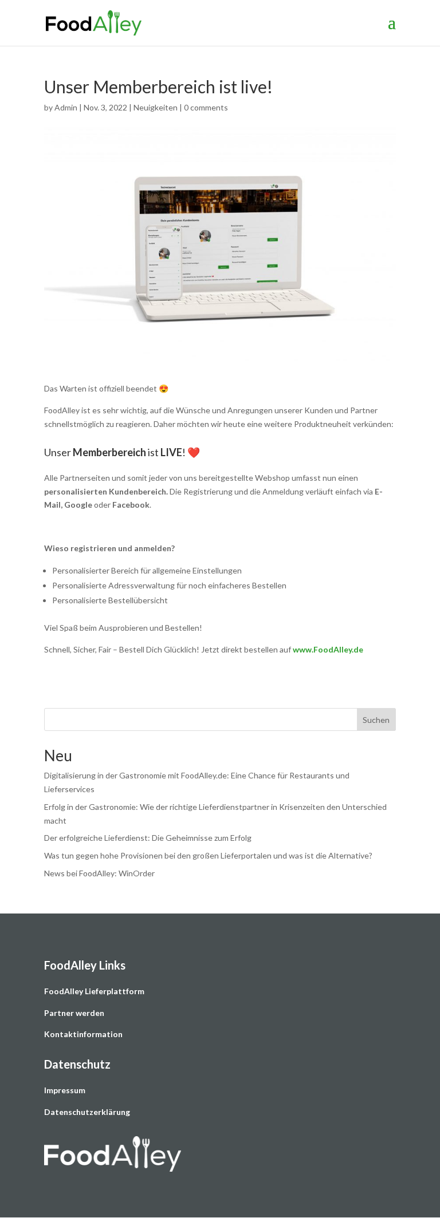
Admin (65, 107)
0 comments (206, 107)
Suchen (376, 720)
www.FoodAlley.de (328, 649)
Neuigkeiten (155, 107)
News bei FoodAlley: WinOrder (99, 873)
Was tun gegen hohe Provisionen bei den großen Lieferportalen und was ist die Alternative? (208, 855)
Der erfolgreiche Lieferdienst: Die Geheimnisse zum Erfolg (148, 838)
